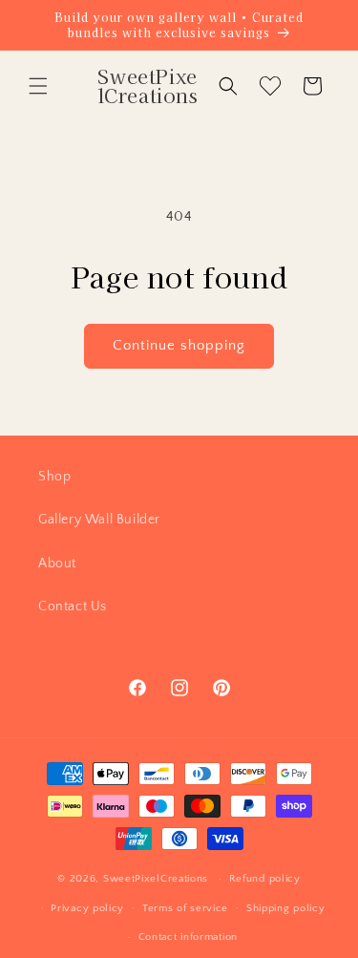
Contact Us (72, 606)
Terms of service (185, 908)
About (57, 563)
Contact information (188, 937)
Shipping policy (286, 908)
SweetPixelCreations (155, 878)
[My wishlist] (270, 85)
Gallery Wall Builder (99, 519)
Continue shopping (179, 345)
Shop (54, 476)
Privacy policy (87, 908)
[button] (38, 86)
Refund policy (265, 878)
